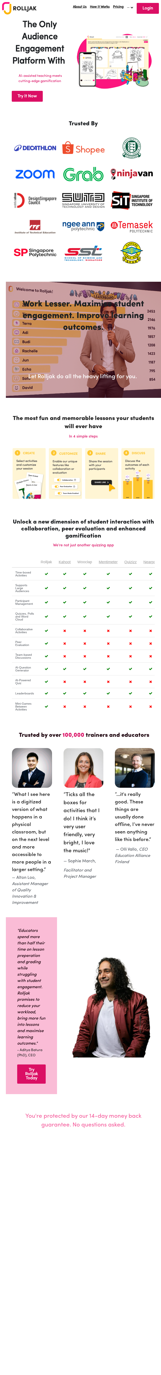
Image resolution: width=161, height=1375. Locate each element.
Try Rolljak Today (31, 1074)
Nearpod (150, 562)
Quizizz (130, 562)
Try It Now (27, 96)
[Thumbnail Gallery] (35, 174)
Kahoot (65, 562)
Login (148, 8)
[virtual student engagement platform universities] (35, 148)
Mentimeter (108, 562)
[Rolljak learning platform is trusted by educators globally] (132, 148)
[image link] (19, 8)
